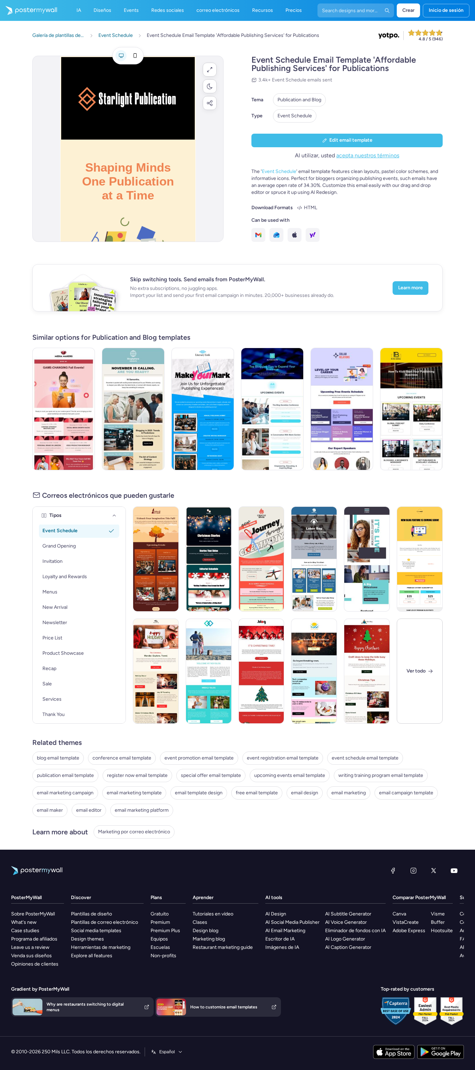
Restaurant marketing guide (223, 947)
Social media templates (96, 931)
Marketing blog (209, 939)
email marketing (348, 793)
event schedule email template (365, 758)
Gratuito (160, 914)
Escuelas (160, 947)
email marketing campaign (65, 793)
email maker (50, 810)
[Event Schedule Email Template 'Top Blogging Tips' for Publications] (272, 409)
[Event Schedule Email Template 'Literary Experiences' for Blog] (156, 559)
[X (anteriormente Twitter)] (434, 871)
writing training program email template (380, 775)
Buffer (438, 922)
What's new (24, 922)
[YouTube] (454, 871)
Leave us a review (30, 947)
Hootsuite (442, 931)
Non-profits (163, 956)
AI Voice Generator (346, 922)
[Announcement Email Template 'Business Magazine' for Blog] (367, 559)
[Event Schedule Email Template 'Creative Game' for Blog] (63, 409)
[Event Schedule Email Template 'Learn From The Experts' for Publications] (342, 409)
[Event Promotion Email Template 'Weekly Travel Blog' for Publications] (209, 671)
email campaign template (406, 793)
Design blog (205, 931)
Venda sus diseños (31, 956)
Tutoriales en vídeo (213, 914)
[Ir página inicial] (28, 10)
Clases (200, 922)
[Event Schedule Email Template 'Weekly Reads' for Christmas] (209, 559)
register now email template (137, 775)
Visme (438, 914)
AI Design (275, 914)
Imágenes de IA (282, 947)
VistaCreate (406, 922)
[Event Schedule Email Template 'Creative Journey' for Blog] (261, 559)
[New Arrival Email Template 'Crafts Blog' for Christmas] (367, 671)
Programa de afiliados (34, 939)
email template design (199, 793)
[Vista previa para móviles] (134, 55)
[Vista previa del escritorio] (121, 55)
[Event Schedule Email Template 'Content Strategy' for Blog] (133, 409)
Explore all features (91, 956)
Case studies (25, 931)
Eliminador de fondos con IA (355, 931)
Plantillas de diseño (91, 914)
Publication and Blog (299, 100)
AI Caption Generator (348, 947)
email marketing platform (142, 810)
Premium (160, 922)
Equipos (159, 939)
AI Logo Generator (345, 939)
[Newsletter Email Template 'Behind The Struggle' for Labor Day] (314, 559)
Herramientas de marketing (100, 947)
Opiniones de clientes (34, 964)
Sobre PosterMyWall (33, 914)
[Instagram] (413, 871)
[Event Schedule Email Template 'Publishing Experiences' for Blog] (202, 409)
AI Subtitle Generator (348, 914)
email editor (89, 810)
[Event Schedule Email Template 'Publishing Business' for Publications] (411, 409)
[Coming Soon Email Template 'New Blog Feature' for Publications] (420, 559)
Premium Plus (165, 931)
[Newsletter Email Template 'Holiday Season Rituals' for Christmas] (261, 671)
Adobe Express (409, 931)
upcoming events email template (289, 775)
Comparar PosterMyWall (419, 897)
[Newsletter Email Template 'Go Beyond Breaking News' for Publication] (314, 671)
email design (304, 793)
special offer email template (211, 775)
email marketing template (134, 793)
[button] (210, 70)
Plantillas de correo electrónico (104, 922)
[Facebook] (393, 871)
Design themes (87, 939)
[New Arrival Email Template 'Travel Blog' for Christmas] (156, 671)
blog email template (58, 758)
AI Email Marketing (285, 931)
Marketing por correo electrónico (134, 832)
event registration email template (283, 758)
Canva (399, 914)
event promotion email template (199, 758)
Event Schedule (294, 116)
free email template (257, 793)
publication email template (65, 775)
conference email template (121, 758)
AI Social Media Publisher (292, 922)
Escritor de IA (280, 939)
